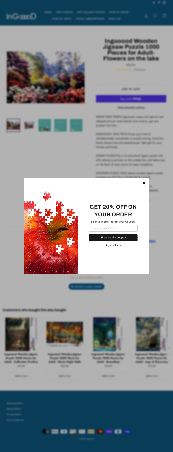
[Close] (144, 183)
